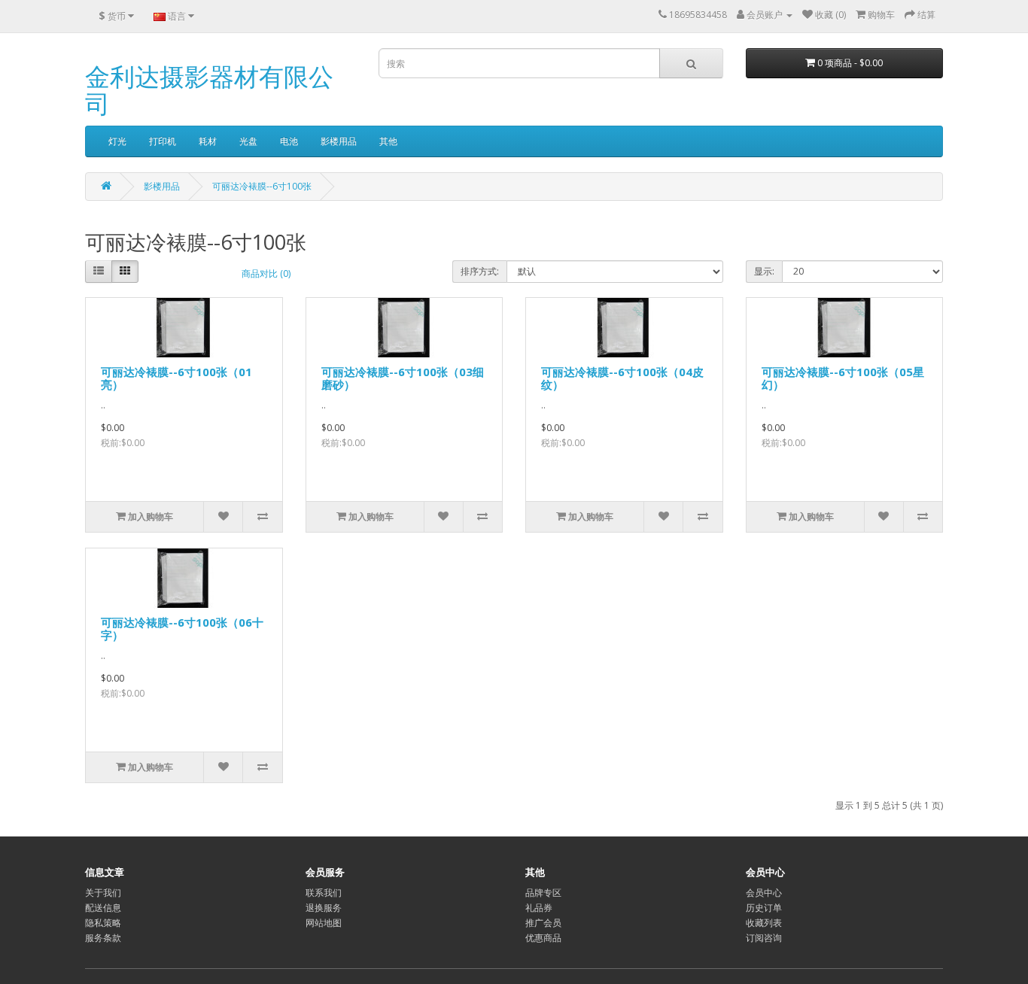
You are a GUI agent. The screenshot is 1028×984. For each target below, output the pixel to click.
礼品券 (538, 907)
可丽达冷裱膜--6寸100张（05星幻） (843, 378)
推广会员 (543, 922)
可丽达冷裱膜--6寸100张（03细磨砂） (402, 378)
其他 (388, 141)
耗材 (208, 141)
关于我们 (103, 892)
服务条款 (103, 937)
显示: (764, 271)
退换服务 (324, 907)
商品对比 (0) (266, 273)
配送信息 (103, 907)
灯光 (117, 141)
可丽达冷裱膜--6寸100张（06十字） (182, 628)
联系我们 (324, 892)
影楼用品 (339, 141)
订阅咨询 (764, 937)
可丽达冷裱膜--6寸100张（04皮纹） (622, 378)
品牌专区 (543, 892)
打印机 (162, 141)
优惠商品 (543, 937)
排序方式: (480, 271)
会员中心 (764, 892)
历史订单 (764, 907)
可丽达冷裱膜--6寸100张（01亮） (176, 378)
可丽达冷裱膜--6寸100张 (262, 186)
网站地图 (324, 922)
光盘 (248, 141)
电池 (289, 141)
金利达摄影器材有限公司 (209, 89)
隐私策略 (103, 922)
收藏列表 (764, 922)
